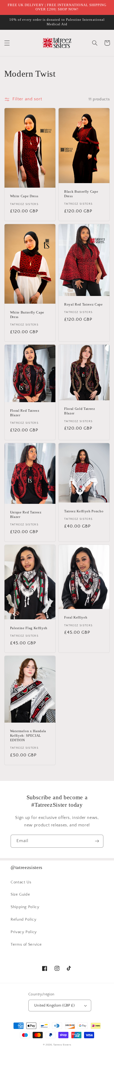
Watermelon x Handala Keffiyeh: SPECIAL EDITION (28, 735)
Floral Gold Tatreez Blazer (79, 411)
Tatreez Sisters (62, 1045)
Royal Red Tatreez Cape (83, 304)
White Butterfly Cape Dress (27, 314)
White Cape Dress (24, 196)
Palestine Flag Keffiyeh (28, 628)
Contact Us (21, 882)
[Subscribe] (97, 841)
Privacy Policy (24, 932)
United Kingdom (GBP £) (54, 1005)
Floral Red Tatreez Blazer (25, 413)
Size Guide (20, 894)
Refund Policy (23, 919)
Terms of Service (26, 944)
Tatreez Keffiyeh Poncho (83, 511)
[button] (7, 43)
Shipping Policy (25, 907)
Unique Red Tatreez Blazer (26, 514)
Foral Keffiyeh (75, 617)
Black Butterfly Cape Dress (81, 193)
